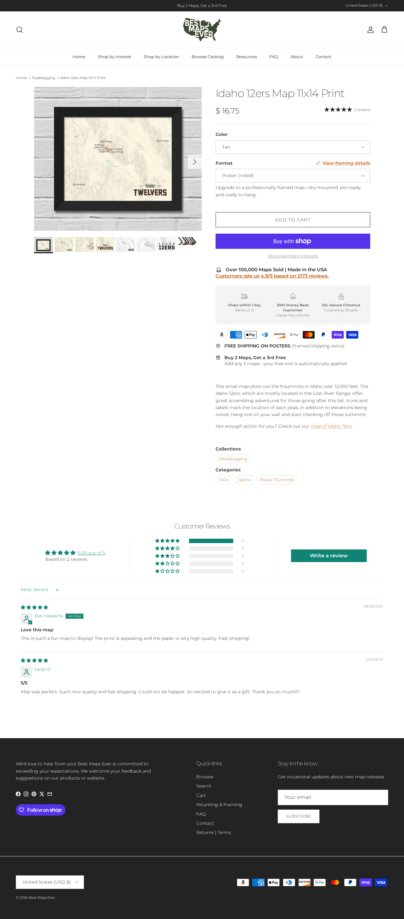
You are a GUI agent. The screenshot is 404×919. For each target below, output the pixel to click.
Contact (323, 56)
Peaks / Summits (277, 479)
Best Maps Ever (42, 897)
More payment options (293, 256)
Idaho (244, 479)
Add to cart (292, 220)
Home (79, 56)
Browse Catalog (208, 56)
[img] (34, 607)
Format (224, 163)
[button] (168, 541)
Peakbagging (43, 78)
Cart (201, 795)
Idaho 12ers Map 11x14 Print (82, 78)
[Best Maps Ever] (202, 29)
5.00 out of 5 (91, 553)
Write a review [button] (329, 556)
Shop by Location (161, 56)
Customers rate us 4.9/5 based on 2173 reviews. (272, 276)
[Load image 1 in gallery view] (118, 159)
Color (222, 134)
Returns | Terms (213, 832)
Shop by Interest (114, 56)
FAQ (273, 56)
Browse (204, 777)
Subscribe (298, 816)
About (296, 56)
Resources (246, 56)
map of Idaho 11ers (331, 426)
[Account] (369, 30)
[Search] (19, 30)
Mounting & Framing (219, 804)
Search (203, 786)
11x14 (224, 479)
